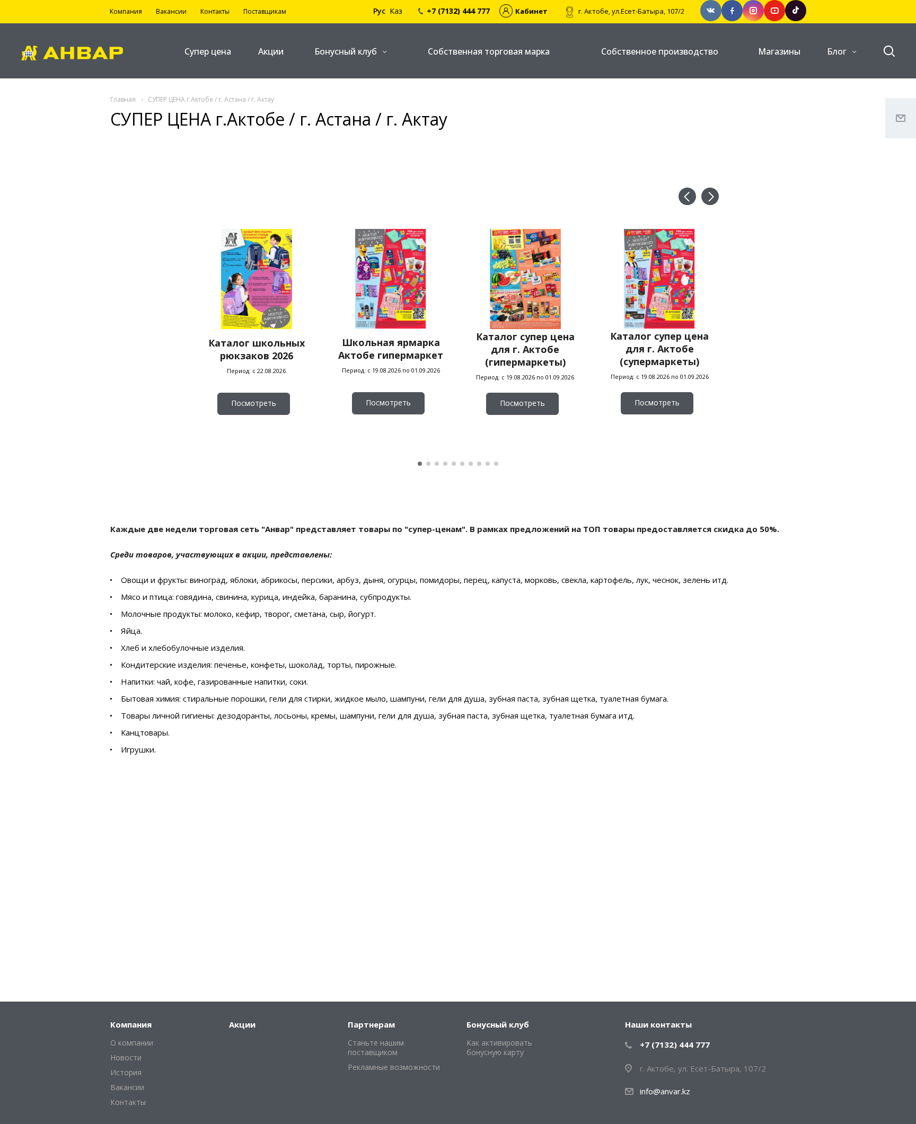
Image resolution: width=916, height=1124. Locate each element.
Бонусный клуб (346, 51)
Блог (838, 51)
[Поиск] (884, 51)
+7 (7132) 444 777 (675, 1044)
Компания (131, 1024)
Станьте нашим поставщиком (376, 1047)
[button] (687, 196)
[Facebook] (732, 10)
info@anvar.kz (665, 1091)
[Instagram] (753, 10)
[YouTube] (774, 10)
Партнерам (371, 1024)
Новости (126, 1057)
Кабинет (531, 11)
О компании (131, 1043)
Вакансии (127, 1087)
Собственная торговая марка (489, 51)
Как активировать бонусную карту (499, 1047)
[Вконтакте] (710, 10)
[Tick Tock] (795, 10)
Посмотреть (253, 403)
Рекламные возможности (394, 1067)
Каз (396, 11)
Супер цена (207, 51)
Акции (271, 51)
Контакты (128, 1102)
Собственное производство (659, 51)
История (126, 1072)
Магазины (779, 51)
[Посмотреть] (256, 432)
